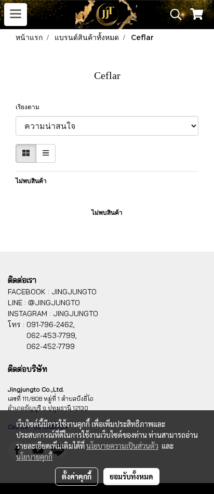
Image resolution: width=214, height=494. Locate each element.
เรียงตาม (30, 107)
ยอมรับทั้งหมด (131, 476)
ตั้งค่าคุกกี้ (76, 476)
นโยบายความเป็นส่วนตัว (122, 445)
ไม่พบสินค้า (31, 181)
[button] (172, 14)
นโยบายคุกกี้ (34, 456)
